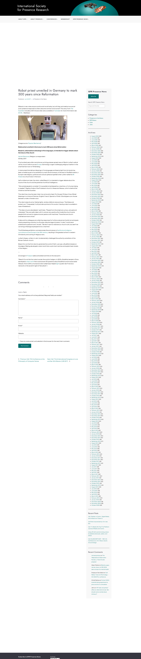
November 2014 (95, 394)
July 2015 (94, 379)
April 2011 (94, 472)
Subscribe (93, 96)
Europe (39, 164)
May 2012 (94, 448)
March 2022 (94, 233)
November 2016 (95, 350)
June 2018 (94, 315)
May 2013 (94, 426)
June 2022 (94, 227)
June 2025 (94, 162)
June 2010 (94, 490)
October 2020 (95, 264)
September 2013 (96, 419)
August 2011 (94, 465)
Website (21, 333)
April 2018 (94, 319)
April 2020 (94, 275)
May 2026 (94, 141)
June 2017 (94, 337)
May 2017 (94, 339)
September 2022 (96, 222)
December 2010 (96, 479)
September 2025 (96, 156)
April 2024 (94, 187)
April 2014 (94, 406)
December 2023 (96, 194)
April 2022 (94, 231)
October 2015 (95, 373)
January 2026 (95, 149)
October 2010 (95, 483)
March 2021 (94, 255)
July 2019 (94, 291)
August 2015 (94, 377)
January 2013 (95, 434)
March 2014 (94, 408)
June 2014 (94, 403)
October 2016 (95, 352)
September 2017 (96, 331)
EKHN (20, 113)
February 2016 (95, 366)
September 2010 (96, 485)
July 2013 (94, 423)
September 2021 (96, 244)
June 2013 (94, 425)
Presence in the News (40, 99)
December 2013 (95, 414)
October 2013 (95, 417)
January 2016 (95, 368)
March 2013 (94, 430)
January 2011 (95, 478)
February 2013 (95, 432)
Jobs (91, 124)
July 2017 (94, 335)
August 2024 (95, 180)
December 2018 (95, 304)
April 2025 (94, 165)
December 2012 (95, 436)
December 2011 (95, 458)
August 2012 (94, 443)
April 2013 (94, 428)
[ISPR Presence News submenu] (88, 19)
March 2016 (94, 364)
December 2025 (96, 151)
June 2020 (94, 271)
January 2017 (95, 346)
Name (20, 318)
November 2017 (95, 328)
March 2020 (94, 277)
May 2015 (94, 383)
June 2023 (94, 205)
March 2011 (94, 474)
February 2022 (95, 235)
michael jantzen (95, 555)
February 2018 (95, 322)
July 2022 (94, 225)
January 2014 (95, 412)
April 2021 (94, 253)
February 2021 (95, 257)
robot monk (30, 261)
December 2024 (96, 172)
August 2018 (94, 311)
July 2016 (94, 357)
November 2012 (95, 437)
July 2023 (94, 204)
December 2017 (95, 326)
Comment (22, 299)
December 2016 (95, 348)
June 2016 (94, 359)
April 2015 (94, 384)
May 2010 (94, 492)
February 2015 (95, 388)
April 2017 (94, 341)
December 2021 (95, 238)
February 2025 (95, 169)
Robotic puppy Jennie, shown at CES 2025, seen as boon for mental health (100, 567)
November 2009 (96, 503)
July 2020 (94, 269)
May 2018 (94, 317)
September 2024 (96, 178)
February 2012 (95, 454)
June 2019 (94, 293)
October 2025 (95, 154)
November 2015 (95, 372)
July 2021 (94, 247)
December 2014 (95, 392)
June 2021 (94, 249)
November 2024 (96, 174)
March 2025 (94, 167)
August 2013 (94, 421)
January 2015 (95, 390)
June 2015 (94, 381)
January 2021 (95, 258)
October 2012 (95, 439)
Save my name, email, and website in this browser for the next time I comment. (45, 341)
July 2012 (94, 445)
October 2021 (95, 242)
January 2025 (95, 171)
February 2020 (95, 278)
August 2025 (95, 158)
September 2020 (96, 266)
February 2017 (95, 344)
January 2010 (95, 499)
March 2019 (94, 299)
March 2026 (94, 145)
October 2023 (95, 198)
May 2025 (94, 163)
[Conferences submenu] (57, 19)
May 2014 (94, 404)
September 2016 (96, 353)
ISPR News (93, 120)
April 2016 (94, 363)
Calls (91, 122)
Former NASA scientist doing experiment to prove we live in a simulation (100, 582)
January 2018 (95, 324)
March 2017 (94, 342)
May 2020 (94, 273)
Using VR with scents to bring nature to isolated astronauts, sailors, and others (98, 533)
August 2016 (95, 355)
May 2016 (94, 361)
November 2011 (95, 459)
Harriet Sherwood (24, 156)
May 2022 (94, 229)
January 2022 (95, 236)
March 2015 (94, 386)
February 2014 (95, 410)
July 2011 (94, 467)
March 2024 (94, 189)
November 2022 (96, 218)
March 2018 (94, 320)
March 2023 (94, 211)
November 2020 (96, 262)
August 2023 (95, 202)
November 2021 (95, 240)
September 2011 (96, 463)
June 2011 (94, 468)
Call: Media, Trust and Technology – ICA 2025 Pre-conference (100, 575)
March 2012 (94, 452)
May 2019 (94, 295)
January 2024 (95, 193)
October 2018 (95, 308)
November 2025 (96, 152)
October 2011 (95, 461)
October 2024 (95, 176)
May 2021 (94, 251)
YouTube (57, 111)
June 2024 (94, 183)
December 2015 (95, 370)
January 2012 (95, 456)
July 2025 (94, 160)
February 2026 (95, 147)
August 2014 (95, 399)
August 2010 (95, 487)
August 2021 (94, 246)
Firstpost (30, 256)
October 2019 (95, 286)
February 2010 (95, 498)
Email (20, 325)
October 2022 (95, 220)
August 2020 (95, 267)
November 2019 (95, 284)
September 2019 (96, 288)
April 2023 (94, 209)
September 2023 (96, 200)
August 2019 (95, 289)
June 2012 (94, 447)
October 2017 (95, 330)
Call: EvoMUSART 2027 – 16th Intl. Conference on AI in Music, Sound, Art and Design (98, 540)
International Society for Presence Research (33, 8)
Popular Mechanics (34, 143)
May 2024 (94, 185)
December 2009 (96, 501)
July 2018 (94, 313)
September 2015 (96, 375)
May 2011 (94, 470)
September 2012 (96, 441)
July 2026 (94, 138)
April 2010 (94, 494)
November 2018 (95, 306)
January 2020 (95, 280)
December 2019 (95, 282)
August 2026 (95, 136)
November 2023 (96, 196)
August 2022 (95, 224)
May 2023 (94, 207)
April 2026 (94, 143)
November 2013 (95, 415)
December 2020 (96, 260)
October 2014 (95, 395)
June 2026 (94, 140)
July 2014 (94, 401)
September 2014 (96, 397)
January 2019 (95, 302)
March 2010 (94, 496)
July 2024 (94, 182)
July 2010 (94, 489)
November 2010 (96, 481)
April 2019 (94, 297)
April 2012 (94, 450)
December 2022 (96, 216)
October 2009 (95, 505)
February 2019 (95, 300)
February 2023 (95, 213)
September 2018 (96, 309)
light (57, 263)
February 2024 (95, 191)
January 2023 (95, 214)
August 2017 (94, 333)
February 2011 (95, 476)
